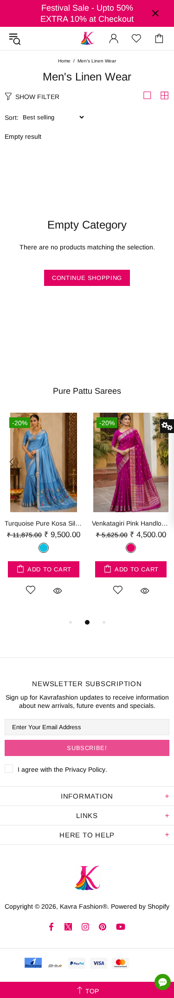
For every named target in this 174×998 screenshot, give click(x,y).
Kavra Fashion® (87, 38)
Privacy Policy (85, 769)
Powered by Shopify (140, 906)
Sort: (12, 117)
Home (64, 60)
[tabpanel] (43, 515)
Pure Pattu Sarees (87, 391)
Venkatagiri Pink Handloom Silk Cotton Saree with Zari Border (131, 523)
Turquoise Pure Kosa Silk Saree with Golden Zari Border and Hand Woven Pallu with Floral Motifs (44, 523)
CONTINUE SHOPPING (87, 277)
